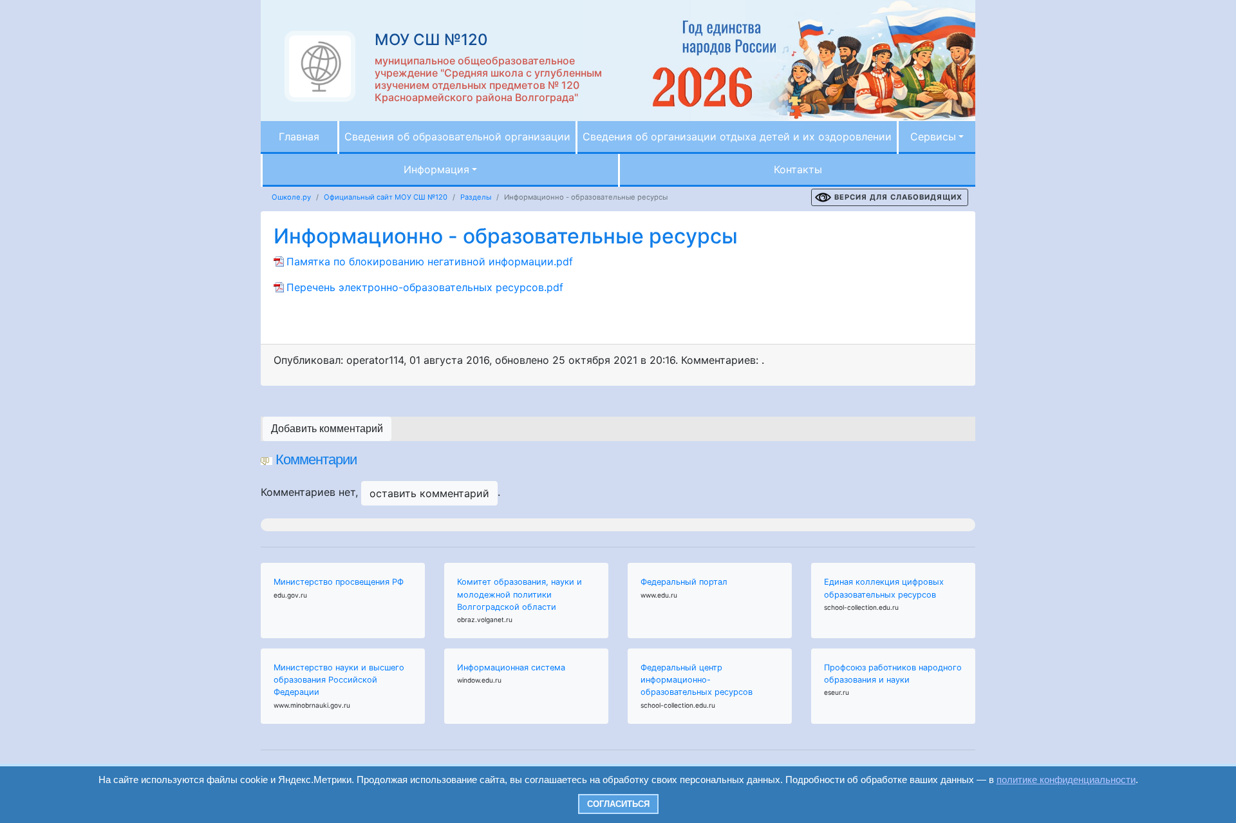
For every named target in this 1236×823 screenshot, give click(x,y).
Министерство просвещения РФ (339, 582)
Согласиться (618, 804)
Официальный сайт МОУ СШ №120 (385, 197)
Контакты (798, 169)
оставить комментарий (429, 493)
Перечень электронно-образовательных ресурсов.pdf (424, 287)
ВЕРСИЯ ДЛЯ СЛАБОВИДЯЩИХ (898, 197)
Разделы (475, 197)
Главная (299, 136)
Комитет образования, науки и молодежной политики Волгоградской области (519, 594)
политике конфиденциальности (1066, 779)
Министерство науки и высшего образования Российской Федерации (339, 680)
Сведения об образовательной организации (457, 136)
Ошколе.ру (291, 197)
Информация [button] (436, 169)
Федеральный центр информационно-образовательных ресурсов (697, 680)
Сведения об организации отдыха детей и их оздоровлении (737, 136)
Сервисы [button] (933, 136)
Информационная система (511, 667)
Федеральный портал (684, 582)
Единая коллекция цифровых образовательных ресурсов (884, 588)
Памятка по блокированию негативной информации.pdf (429, 261)
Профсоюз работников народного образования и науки (893, 674)
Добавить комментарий (327, 428)
